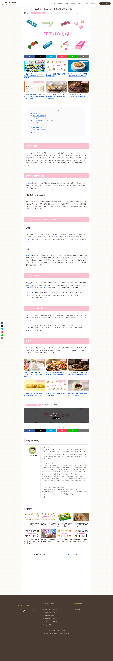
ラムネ (68, 201)
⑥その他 (93, 3)
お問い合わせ (105, 3)
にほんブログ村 (43, 554)
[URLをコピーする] (83, 56)
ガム (54, 13)
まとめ (35, 132)
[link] (44, 497)
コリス (58, 13)
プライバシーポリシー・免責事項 (56, 630)
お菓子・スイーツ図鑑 (36, 13)
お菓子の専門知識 (48, 615)
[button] (29, 56)
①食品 (60, 3)
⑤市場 (86, 3)
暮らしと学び (47, 625)
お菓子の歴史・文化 (49, 618)
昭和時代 (49, 13)
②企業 (66, 3)
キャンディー (45, 239)
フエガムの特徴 (37, 127)
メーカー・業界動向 (49, 612)
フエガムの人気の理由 (39, 129)
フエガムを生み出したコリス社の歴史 (44, 120)
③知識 (73, 3)
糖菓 (43, 13)
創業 (37, 122)
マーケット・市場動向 (50, 621)
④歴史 (80, 3)
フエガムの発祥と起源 (39, 116)
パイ (68, 239)
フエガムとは (37, 113)
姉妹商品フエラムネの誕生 (42, 118)
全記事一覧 (52, 3)
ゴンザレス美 (32, 455)
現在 (37, 124)
